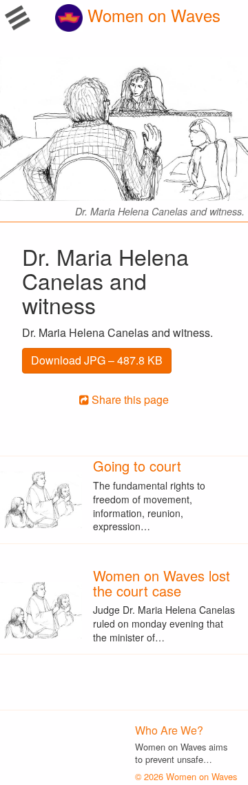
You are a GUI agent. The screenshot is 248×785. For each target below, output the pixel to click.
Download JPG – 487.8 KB (97, 360)
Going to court (137, 466)
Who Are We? (169, 730)
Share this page (129, 399)
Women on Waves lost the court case (161, 583)
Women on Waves (151, 15)
